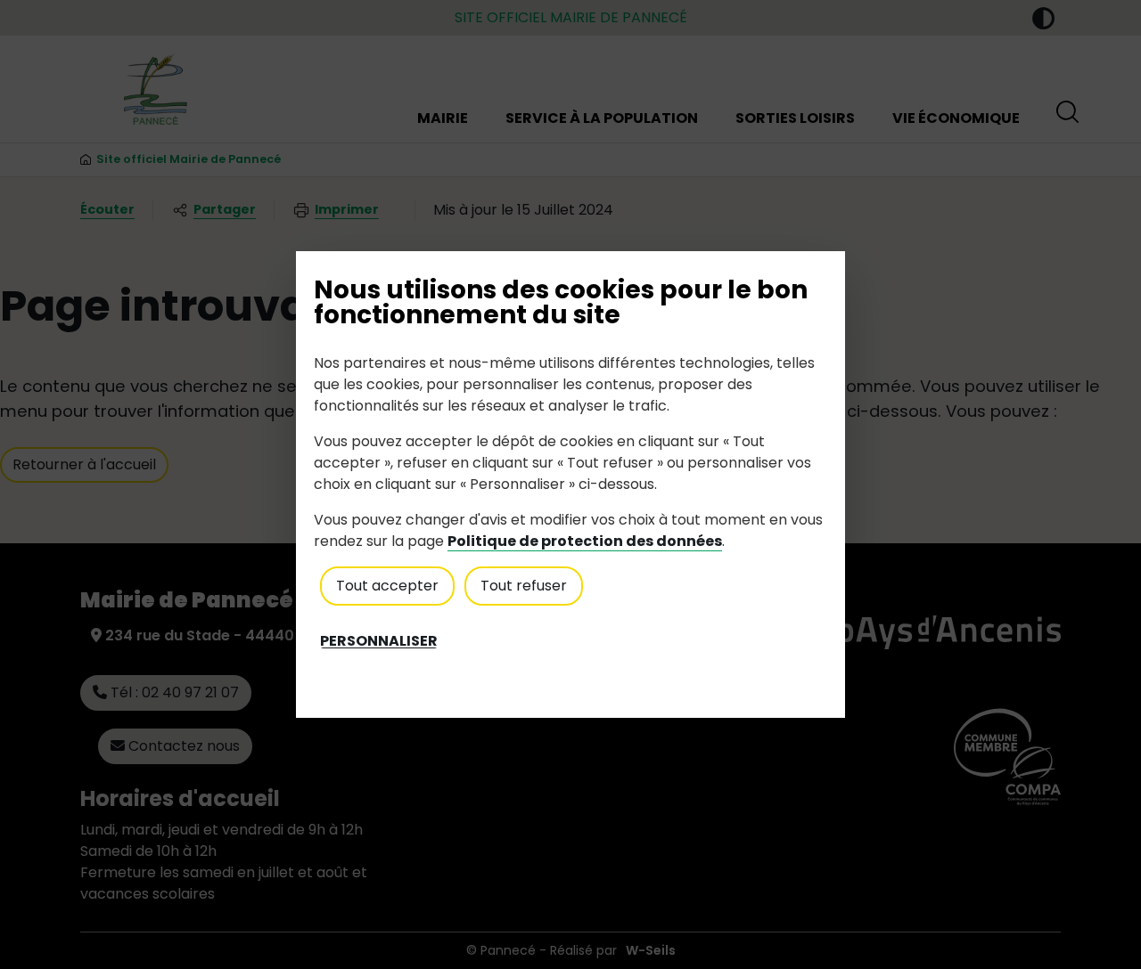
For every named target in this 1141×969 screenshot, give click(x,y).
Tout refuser (523, 585)
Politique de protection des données (584, 541)
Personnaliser (379, 641)
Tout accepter (387, 585)
